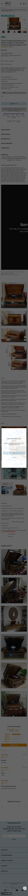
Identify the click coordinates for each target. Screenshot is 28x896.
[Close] (24, 430)
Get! (14, 453)
